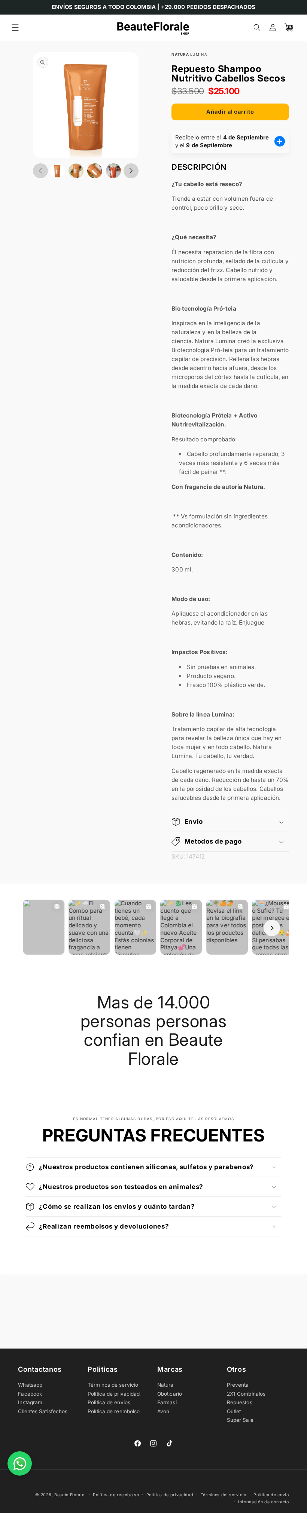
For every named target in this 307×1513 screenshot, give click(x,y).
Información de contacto (263, 1502)
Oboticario (169, 1394)
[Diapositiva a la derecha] (131, 170)
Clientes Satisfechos (42, 1411)
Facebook (30, 1394)
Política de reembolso (114, 1411)
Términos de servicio (113, 1385)
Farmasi (167, 1402)
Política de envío (271, 1494)
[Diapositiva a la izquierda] (40, 170)
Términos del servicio (223, 1494)
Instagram (30, 1402)
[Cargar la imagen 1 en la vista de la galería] (57, 170)
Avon (163, 1411)
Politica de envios (109, 1402)
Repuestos (239, 1402)
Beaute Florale (69, 1494)
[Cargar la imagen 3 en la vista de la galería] (94, 170)
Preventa (238, 1385)
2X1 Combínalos (246, 1394)
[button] (15, 27)
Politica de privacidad (114, 1394)
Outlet (234, 1411)
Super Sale (240, 1420)
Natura (165, 1385)
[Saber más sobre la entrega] (280, 141)
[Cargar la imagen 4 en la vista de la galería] (113, 170)
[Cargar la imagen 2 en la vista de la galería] (76, 170)
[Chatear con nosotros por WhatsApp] (19, 1463)
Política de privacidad (170, 1494)
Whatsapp (30, 1385)
